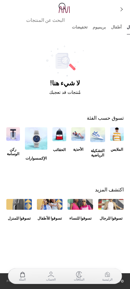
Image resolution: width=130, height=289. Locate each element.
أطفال (116, 27)
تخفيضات (80, 27)
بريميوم (99, 27)
